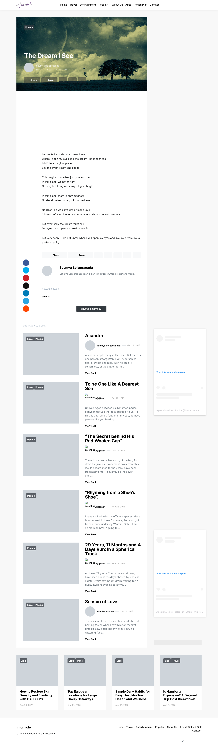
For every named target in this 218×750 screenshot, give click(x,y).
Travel (73, 4)
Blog (23, 660)
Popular (103, 4)
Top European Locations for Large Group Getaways (82, 695)
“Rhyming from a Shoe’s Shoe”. (110, 495)
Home (63, 4)
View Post (90, 373)
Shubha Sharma (105, 611)
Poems (29, 27)
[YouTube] (189, 5)
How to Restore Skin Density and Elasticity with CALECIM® (36, 695)
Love (30, 339)
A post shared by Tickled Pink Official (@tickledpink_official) (185, 612)
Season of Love (101, 601)
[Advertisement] (91, 124)
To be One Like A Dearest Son (112, 386)
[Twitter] (198, 739)
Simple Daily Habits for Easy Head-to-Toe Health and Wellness (132, 695)
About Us (117, 4)
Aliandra (94, 335)
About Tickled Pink (136, 4)
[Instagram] (186, 5)
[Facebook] (193, 5)
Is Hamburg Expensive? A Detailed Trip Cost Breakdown (180, 695)
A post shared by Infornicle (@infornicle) (175, 410)
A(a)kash (100, 398)
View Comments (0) (91, 308)
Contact (154, 4)
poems (45, 296)
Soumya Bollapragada (47, 65)
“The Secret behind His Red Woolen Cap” (109, 438)
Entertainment (87, 4)
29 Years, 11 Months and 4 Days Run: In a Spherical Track (113, 549)
